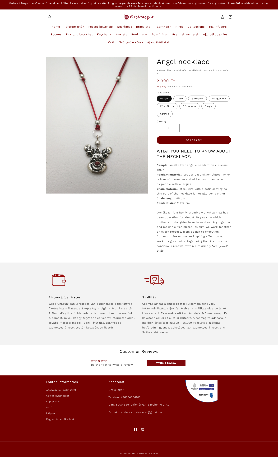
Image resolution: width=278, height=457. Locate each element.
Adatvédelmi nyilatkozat (61, 389)
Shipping (161, 86)
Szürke (164, 113)
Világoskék (219, 98)
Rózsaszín (189, 106)
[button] (50, 17)
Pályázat (51, 413)
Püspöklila (167, 106)
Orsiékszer (133, 453)
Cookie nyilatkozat (57, 395)
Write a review (166, 362)
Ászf (49, 407)
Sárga (208, 106)
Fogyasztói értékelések (60, 419)
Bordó (164, 98)
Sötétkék (197, 98)
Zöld (180, 98)
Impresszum (53, 401)
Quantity (161, 121)
